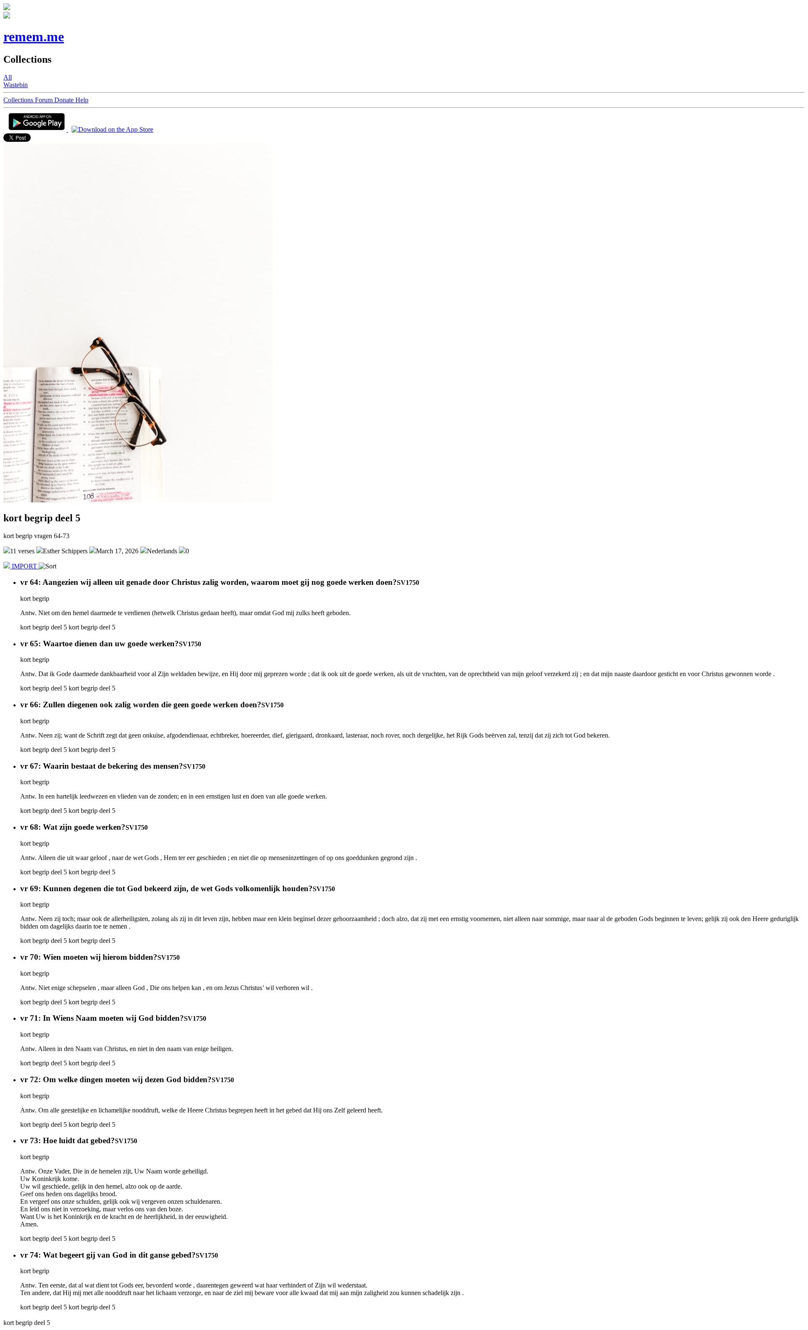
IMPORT (24, 566)
